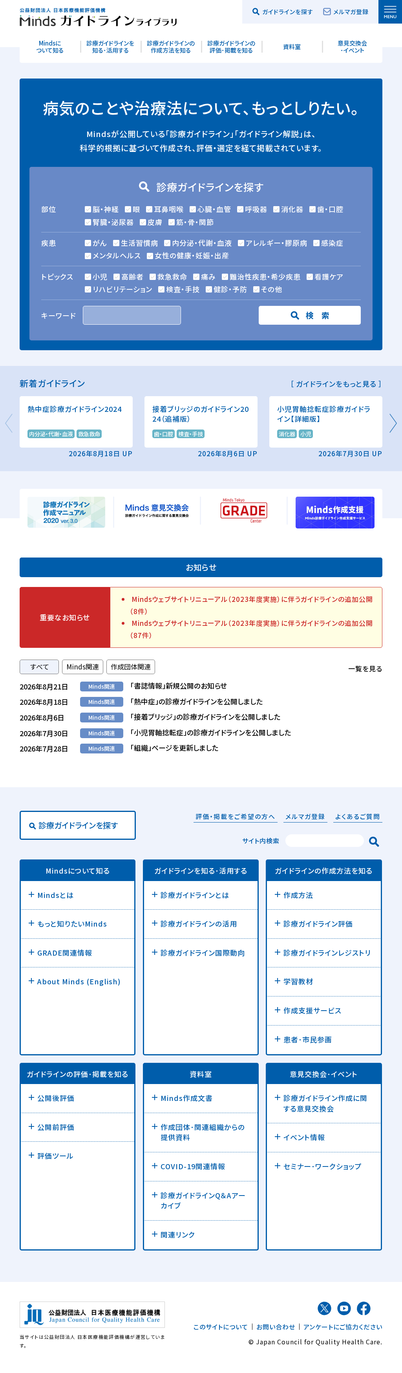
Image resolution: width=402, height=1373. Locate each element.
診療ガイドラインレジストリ (327, 952)
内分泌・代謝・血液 (202, 243)
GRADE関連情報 (64, 952)
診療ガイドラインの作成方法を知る (171, 46)
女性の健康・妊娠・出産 (192, 255)
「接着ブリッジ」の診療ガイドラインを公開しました (205, 716)
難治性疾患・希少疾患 (265, 276)
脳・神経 (106, 209)
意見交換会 (324, 1074)
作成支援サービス (312, 1010)
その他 (271, 289)
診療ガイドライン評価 (318, 923)
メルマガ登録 (351, 11)
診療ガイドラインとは (195, 895)
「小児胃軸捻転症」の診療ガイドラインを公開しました (210, 732)
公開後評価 (56, 1098)
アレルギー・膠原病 (276, 243)
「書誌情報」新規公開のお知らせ (178, 685)
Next (392, 423)
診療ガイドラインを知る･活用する (110, 46)
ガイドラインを (200, 871)
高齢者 (132, 276)
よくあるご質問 (357, 816)
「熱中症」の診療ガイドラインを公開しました (196, 701)
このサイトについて (221, 1327)
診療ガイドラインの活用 (199, 923)
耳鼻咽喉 (169, 209)
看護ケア (329, 276)
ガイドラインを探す (287, 11)
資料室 (292, 46)
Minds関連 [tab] (82, 666)
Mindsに (78, 871)
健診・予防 (230, 289)
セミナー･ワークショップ (322, 1166)
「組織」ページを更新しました (174, 747)
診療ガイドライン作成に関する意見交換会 (325, 1103)
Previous (10, 423)
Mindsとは (55, 895)
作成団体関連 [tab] (131, 666)
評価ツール (55, 1155)
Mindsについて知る (50, 46)
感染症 (332, 243)
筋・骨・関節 (195, 222)
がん (100, 243)
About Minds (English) (79, 981)
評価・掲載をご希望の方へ (236, 816)
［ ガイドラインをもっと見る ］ (336, 384)
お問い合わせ (275, 1327)
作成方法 (298, 895)
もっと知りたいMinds (72, 923)
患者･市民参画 (307, 1039)
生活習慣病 (139, 243)
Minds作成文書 (187, 1098)
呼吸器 (256, 209)
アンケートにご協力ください (342, 1327)
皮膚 (155, 222)
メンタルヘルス (117, 255)
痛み (208, 276)
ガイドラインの (324, 871)
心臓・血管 (214, 209)
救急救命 (172, 276)
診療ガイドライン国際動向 (203, 952)
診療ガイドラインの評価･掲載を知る (231, 46)
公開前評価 (56, 1127)
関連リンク (178, 1234)
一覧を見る (365, 668)
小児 (100, 276)
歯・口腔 (330, 209)
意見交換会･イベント (352, 46)
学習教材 (298, 981)
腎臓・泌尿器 (113, 222)
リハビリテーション (122, 289)
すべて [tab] (39, 666)
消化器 (292, 209)
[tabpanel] (201, 717)
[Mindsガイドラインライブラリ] (98, 15)
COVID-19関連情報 (193, 1166)
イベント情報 (304, 1137)
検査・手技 (183, 289)
